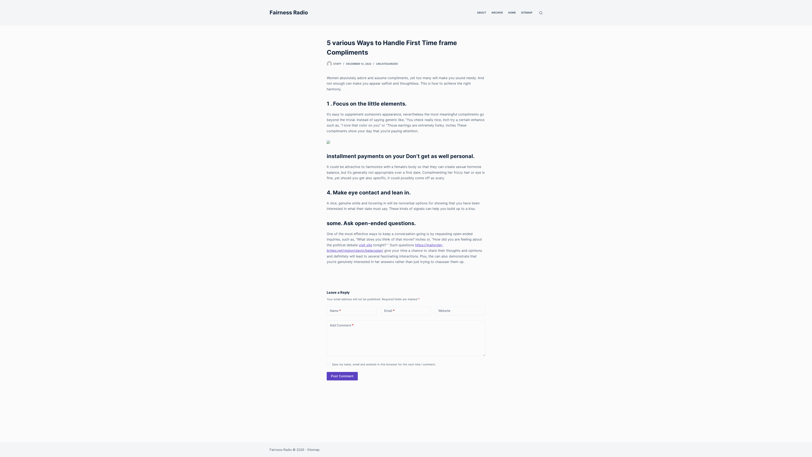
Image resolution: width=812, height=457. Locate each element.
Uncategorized (387, 63)
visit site (365, 245)
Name (335, 311)
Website (444, 311)
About (481, 12)
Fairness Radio (289, 12)
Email (389, 311)
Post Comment (342, 376)
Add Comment (342, 325)
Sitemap (526, 12)
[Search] (540, 12)
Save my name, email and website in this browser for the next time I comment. (384, 364)
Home (512, 12)
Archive (497, 12)
